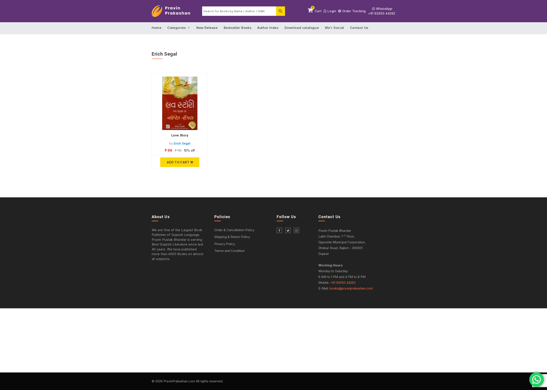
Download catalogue (302, 28)
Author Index (268, 28)
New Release (207, 28)
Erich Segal (182, 143)
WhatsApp (384, 9)
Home (156, 28)
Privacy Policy (224, 244)
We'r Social (334, 28)
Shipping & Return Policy (232, 237)
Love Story (179, 135)
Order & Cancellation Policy (234, 230)
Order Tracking (353, 11)
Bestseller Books (237, 28)
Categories (176, 28)
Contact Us (359, 28)
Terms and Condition (229, 251)
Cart (316, 10)
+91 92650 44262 (381, 13)
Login (331, 11)
